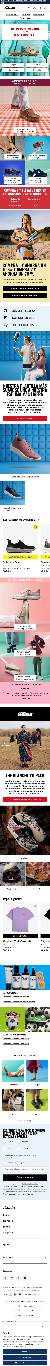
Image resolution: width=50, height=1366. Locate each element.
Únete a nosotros (25, 1177)
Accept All (25, 1352)
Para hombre (12, 15)
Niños (9, 1148)
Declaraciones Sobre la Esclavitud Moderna (25, 1311)
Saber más (26, 698)
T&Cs (34, 205)
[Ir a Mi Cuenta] (34, 7)
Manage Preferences (25, 1363)
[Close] (43, 1327)
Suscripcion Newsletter (25, 1315)
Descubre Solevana (25, 418)
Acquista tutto (15, 205)
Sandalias (13, 70)
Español (10, 1163)
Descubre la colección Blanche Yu (25, 800)
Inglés (22, 1163)
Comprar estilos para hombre (25, 288)
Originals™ (38, 15)
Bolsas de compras (15, 200)
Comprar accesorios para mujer (17, 997)
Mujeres (10, 1141)
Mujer (13, 65)
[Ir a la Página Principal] (10, 7)
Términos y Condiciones (29, 1186)
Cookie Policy (20, 1347)
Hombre (36, 65)
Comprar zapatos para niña (16, 1044)
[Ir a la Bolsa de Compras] (39, 7)
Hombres (25, 1141)
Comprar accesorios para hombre (19, 1002)
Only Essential (25, 1357)
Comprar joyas (35, 199)
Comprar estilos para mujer (25, 295)
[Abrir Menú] (44, 7)
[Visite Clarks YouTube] (24, 1278)
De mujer (26, 15)
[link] (20, 549)
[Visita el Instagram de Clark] (12, 1278)
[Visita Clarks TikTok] (18, 1278)
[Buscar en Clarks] (29, 7)
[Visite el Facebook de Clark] (5, 1278)
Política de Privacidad (30, 1184)
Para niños (25, 18)
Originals (37, 70)
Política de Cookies (25, 1306)
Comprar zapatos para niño (16, 1039)
